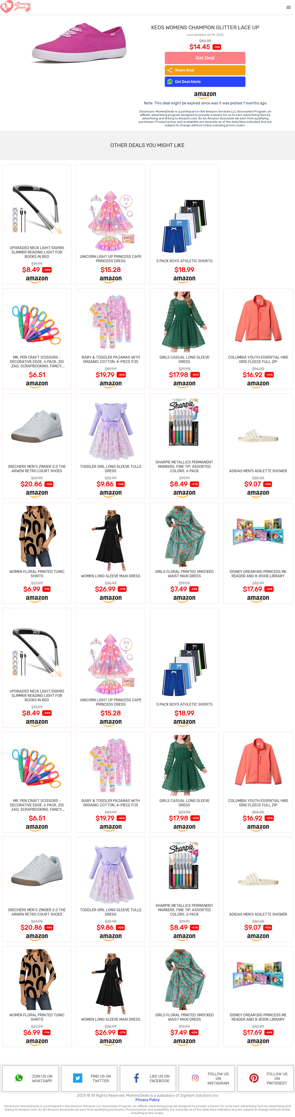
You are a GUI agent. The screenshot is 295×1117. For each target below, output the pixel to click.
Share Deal (180, 70)
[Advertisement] (258, 224)
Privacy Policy (148, 1100)
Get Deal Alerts (188, 82)
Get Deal (205, 57)
